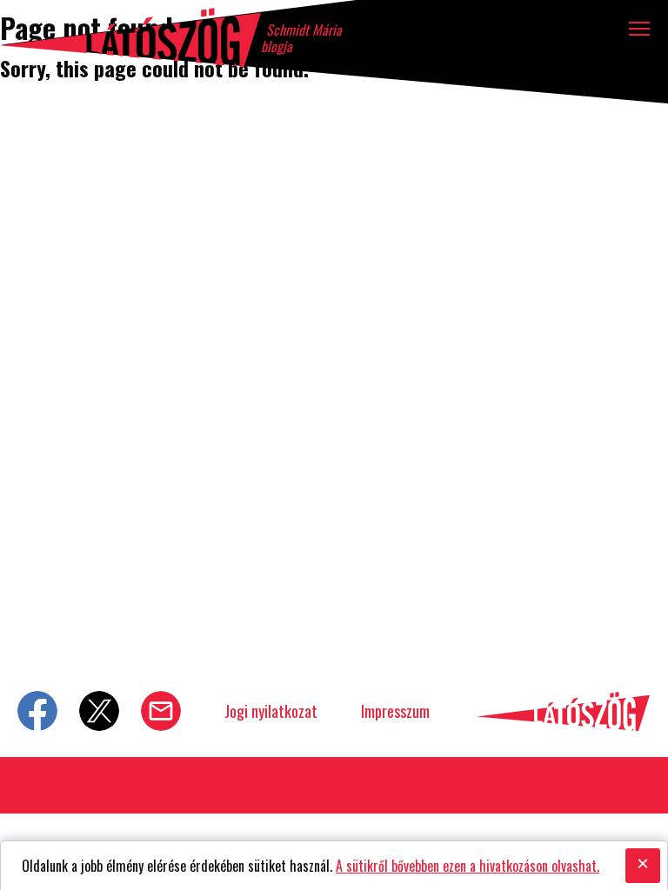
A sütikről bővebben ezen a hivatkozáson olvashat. (467, 865)
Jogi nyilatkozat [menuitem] (270, 711)
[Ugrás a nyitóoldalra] (130, 37)
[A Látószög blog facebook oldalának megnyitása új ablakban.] (37, 711)
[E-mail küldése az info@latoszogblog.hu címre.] (161, 711)
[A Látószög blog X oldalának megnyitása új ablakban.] (99, 711)
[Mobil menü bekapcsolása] (639, 28)
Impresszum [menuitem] (395, 711)
